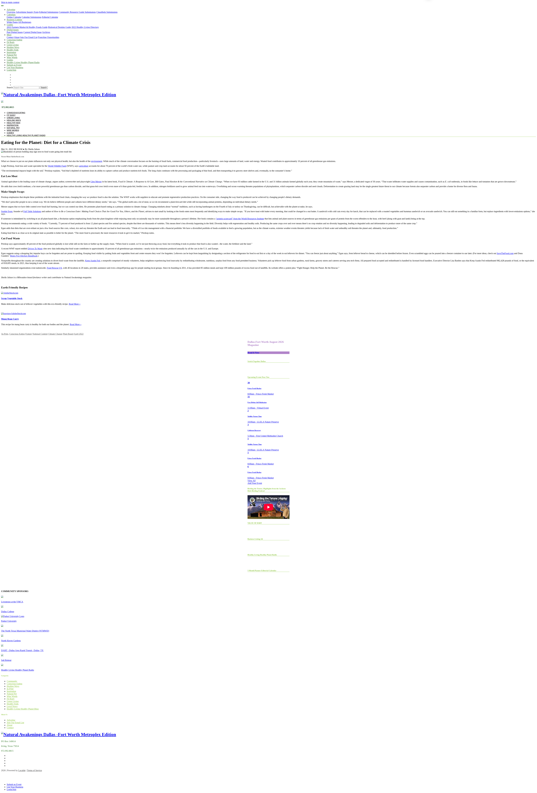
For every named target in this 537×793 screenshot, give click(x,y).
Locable (21, 770)
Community (12, 681)
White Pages (12, 22)
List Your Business (15, 67)
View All (251, 480)
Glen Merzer (96, 181)
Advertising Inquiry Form (27, 12)
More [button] (9, 35)
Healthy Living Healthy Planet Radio (23, 62)
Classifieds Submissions (106, 12)
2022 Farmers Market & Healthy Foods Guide (27, 27)
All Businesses (24, 22)
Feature (28, 334)
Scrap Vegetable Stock (11, 298)
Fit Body (11, 42)
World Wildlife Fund (57, 166)
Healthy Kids (12, 50)
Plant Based (68, 334)
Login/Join (11, 70)
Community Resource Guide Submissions (77, 12)
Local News (12, 706)
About (17, 37)
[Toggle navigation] (2, 5)
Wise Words (12, 57)
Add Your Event (255, 483)
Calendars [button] (11, 14)
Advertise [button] (11, 9)
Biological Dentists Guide (59, 27)
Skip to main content (10, 2)
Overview (11, 12)
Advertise (11, 720)
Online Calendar (14, 17)
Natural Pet (12, 55)
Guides (10, 60)
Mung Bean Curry (10, 319)
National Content (40, 334)
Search (10, 87)
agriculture (83, 166)
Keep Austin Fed (92, 260)
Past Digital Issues (15, 32)
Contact (10, 37)
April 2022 (78, 334)
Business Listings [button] (14, 19)
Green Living (13, 45)
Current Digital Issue (32, 32)
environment (96, 161)
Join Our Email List (28, 37)
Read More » (74, 304)
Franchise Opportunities (48, 37)
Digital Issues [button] (13, 30)
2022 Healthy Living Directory (85, 27)
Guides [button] (10, 24)
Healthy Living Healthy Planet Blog (23, 709)
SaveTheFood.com (505, 253)
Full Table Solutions (32, 211)
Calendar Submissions (31, 17)
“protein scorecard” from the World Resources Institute (240, 218)
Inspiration (11, 52)
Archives (46, 32)
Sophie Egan (6, 211)
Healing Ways (13, 47)
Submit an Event (14, 65)
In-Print (4, 334)
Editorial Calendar (50, 17)
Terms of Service (34, 770)
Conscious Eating (14, 40)
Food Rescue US (54, 268)
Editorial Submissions (48, 12)
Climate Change (55, 334)
